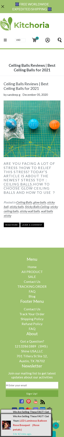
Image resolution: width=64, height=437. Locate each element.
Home (32, 267)
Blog (32, 296)
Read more (11, 225)
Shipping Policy (32, 319)
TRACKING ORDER (32, 286)
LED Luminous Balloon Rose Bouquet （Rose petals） (30, 425)
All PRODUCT (32, 272)
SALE (32, 277)
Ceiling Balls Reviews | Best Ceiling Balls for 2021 (26, 86)
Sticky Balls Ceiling (37, 207)
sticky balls (17, 207)
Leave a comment (32, 225)
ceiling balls (18, 184)
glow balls (39, 202)
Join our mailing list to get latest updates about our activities (32, 375)
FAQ (32, 291)
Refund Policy (32, 324)
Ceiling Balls (24, 202)
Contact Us (32, 281)
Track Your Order (32, 314)
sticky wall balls (30, 211)
